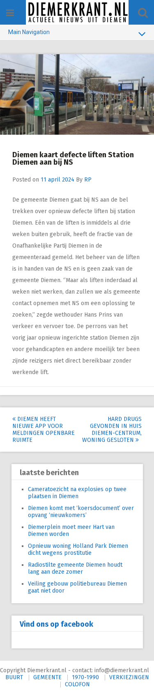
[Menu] (10, 13)
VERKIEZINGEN (129, 677)
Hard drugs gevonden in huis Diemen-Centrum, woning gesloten (112, 430)
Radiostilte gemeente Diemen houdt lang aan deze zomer (75, 568)
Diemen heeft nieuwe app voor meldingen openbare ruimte (43, 430)
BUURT (14, 677)
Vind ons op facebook (56, 624)
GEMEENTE (47, 677)
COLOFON (77, 684)
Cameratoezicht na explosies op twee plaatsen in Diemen (77, 493)
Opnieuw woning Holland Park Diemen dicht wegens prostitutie (78, 549)
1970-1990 (85, 677)
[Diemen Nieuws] (77, 12)
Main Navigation (29, 32)
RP (88, 179)
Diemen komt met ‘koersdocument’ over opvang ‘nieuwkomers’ (81, 512)
